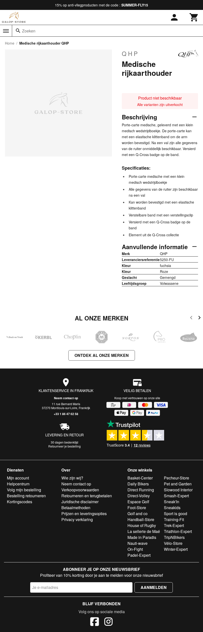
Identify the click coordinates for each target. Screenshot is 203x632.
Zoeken (28, 31)
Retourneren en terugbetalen (86, 496)
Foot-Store (136, 507)
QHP (130, 53)
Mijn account (18, 478)
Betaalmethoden (75, 507)
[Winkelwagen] (194, 17)
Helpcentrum (18, 484)
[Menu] (6, 31)
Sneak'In (171, 501)
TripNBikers (174, 537)
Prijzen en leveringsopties (84, 513)
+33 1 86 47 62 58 (66, 414)
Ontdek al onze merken (102, 355)
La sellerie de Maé (143, 531)
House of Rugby (141, 525)
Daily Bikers (138, 484)
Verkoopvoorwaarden (80, 490)
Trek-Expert (174, 525)
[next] (199, 318)
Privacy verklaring (77, 519)
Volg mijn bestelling (24, 490)
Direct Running (140, 490)
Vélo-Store (173, 543)
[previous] (191, 318)
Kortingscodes (19, 501)
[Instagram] (108, 622)
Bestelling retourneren (26, 496)
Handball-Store (140, 519)
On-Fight (135, 549)
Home (9, 43)
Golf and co (137, 513)
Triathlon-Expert (178, 531)
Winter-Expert (176, 549)
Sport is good (175, 513)
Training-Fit (174, 519)
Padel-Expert (139, 555)
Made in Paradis (141, 537)
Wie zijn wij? (72, 478)
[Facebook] (95, 622)
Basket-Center (140, 478)
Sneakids (172, 507)
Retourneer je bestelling (64, 446)
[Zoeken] (18, 30)
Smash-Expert (176, 496)
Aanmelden (154, 587)
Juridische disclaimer (80, 501)
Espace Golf (138, 501)
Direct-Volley (138, 496)
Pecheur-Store (176, 478)
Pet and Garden (178, 484)
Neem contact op (66, 398)
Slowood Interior (178, 490)
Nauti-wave (137, 543)
